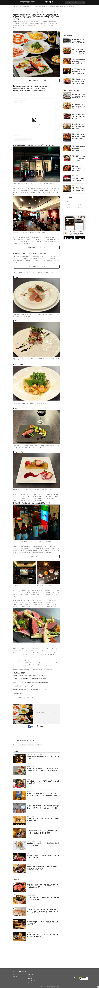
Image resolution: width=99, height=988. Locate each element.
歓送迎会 (57, 11)
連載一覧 (15, 976)
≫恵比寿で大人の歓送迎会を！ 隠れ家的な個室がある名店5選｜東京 (30, 675)
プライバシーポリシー (33, 980)
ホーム (14, 6)
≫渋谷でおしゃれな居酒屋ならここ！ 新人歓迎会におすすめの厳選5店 (30, 678)
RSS (33, 2)
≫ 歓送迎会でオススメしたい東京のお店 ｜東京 (25, 686)
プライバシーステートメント (34, 982)
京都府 (80, 207)
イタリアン (45, 11)
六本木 (16, 744)
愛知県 (68, 207)
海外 (80, 201)
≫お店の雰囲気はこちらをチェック (36, 247)
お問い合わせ (31, 974)
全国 (68, 201)
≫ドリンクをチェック (36, 556)
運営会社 (30, 976)
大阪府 (80, 204)
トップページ (16, 974)
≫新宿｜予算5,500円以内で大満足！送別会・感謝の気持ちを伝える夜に (30, 682)
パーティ (51, 11)
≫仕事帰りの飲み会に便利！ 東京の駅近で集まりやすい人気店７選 (29, 689)
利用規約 (30, 978)
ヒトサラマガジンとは (24, 2)
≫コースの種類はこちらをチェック (36, 266)
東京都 (68, 204)
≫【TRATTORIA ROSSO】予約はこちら (36, 80)
